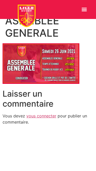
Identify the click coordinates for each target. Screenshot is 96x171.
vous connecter (41, 115)
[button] (84, 9)
